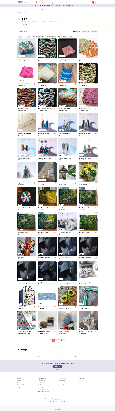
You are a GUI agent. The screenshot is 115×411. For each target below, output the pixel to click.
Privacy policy (57, 369)
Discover (47, 2)
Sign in (25, 2)
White (63, 356)
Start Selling (40, 2)
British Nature (32, 356)
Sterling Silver (55, 356)
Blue (83, 353)
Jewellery (28, 36)
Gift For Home (91, 353)
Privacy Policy (55, 406)
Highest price (85, 31)
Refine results (23, 31)
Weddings (71, 36)
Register (31, 2)
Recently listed (76, 31)
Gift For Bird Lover (43, 356)
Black (28, 353)
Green (62, 353)
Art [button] (84, 9)
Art (59, 36)
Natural (76, 353)
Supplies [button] (51, 9)
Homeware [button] (30, 9)
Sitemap (49, 406)
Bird (69, 353)
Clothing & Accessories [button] (73, 9)
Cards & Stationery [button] (95, 9)
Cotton (21, 353)
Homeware (20, 36)
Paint (50, 353)
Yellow (70, 356)
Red (85, 356)
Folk (56, 353)
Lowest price (94, 31)
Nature (35, 353)
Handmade (22, 356)
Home (18, 12)
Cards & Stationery (51, 36)
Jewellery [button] (61, 9)
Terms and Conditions (63, 406)
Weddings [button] (41, 9)
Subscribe (57, 366)
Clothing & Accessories (38, 36)
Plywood (43, 353)
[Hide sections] (97, 36)
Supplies (64, 36)
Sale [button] (20, 9)
